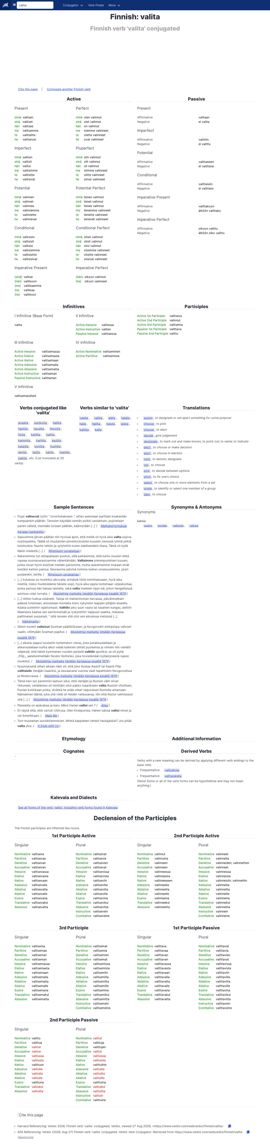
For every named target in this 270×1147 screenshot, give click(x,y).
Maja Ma (51, 715)
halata (125, 418)
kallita (50, 434)
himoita (55, 428)
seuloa (148, 525)
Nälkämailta (30, 621)
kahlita (35, 434)
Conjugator (71, 5)
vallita (98, 418)
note (147, 459)
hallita (57, 423)
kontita (39, 446)
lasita (36, 452)
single (148, 488)
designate (150, 441)
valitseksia (172, 770)
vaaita (84, 418)
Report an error (25, 1137)
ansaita (23, 423)
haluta (110, 424)
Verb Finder (96, 5)
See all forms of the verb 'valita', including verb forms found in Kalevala (68, 807)
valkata (193, 525)
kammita (24, 440)
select (148, 482)
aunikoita (40, 423)
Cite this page (28, 89)
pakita (22, 458)
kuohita (55, 446)
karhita (41, 440)
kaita (98, 429)
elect (147, 447)
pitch (147, 476)
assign (148, 418)
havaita (39, 428)
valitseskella (173, 776)
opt (146, 465)
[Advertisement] (125, 57)
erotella (162, 525)
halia (83, 424)
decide (148, 435)
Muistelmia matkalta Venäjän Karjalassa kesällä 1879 (89, 593)
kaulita (56, 440)
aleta (111, 418)
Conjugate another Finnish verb (69, 89)
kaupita (23, 446)
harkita (23, 428)
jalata (124, 424)
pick (147, 471)
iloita (21, 434)
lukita (49, 452)
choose (149, 424)
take (147, 494)
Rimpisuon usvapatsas (64, 551)
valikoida (178, 525)
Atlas (104, 705)
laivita (22, 452)
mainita (65, 452)
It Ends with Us (48, 726)
